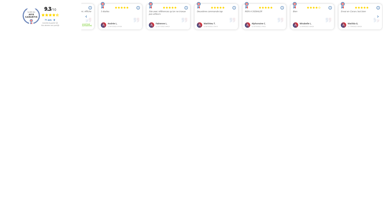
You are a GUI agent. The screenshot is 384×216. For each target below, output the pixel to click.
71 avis (48, 19)
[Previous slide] (86, 17)
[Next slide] (378, 17)
